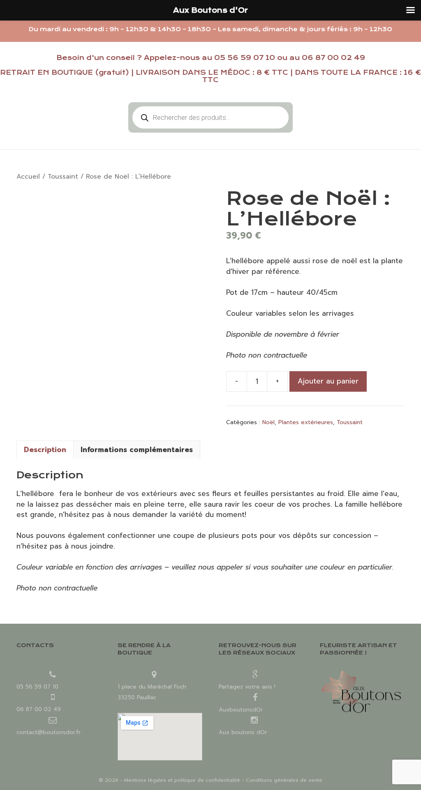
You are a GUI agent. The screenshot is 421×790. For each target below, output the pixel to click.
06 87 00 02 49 (333, 58)
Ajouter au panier (328, 381)
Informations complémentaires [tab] (137, 449)
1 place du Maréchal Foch (152, 686)
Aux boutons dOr (243, 732)
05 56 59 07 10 (244, 58)
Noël (268, 422)
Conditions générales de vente (284, 780)
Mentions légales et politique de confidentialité (182, 780)
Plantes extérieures (305, 422)
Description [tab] (45, 449)
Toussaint (63, 176)
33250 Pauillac (137, 697)
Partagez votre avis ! (247, 686)
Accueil (28, 176)
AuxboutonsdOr (241, 709)
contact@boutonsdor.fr (48, 732)
